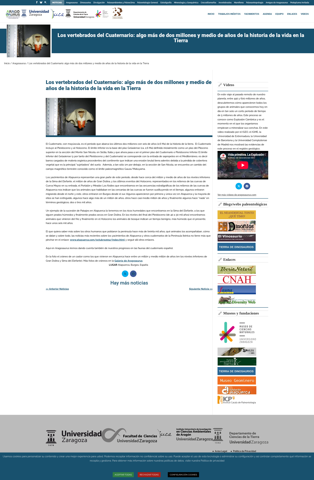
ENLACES (292, 14)
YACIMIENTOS (251, 14)
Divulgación (99, 3)
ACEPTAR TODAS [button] (123, 474)
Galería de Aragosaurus (128, 260)
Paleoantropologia (254, 3)
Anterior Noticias (57, 288)
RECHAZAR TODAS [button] (149, 474)
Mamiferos (239, 3)
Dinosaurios (85, 3)
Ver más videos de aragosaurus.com (237, 195)
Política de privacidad (212, 460)
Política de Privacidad (244, 451)
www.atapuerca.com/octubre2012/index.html (97, 239)
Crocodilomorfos (208, 3)
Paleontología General (147, 3)
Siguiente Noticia (201, 288)
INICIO (211, 14)
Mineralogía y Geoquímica (186, 3)
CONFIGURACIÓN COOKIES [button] (183, 474)
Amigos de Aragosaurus (277, 3)
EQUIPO (279, 14)
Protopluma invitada (299, 3)
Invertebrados (225, 3)
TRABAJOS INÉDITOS (229, 14)
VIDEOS (305, 14)
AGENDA (267, 14)
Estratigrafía (166, 3)
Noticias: (57, 2)
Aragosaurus (72, 3)
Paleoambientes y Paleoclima (121, 3)
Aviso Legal (221, 451)
